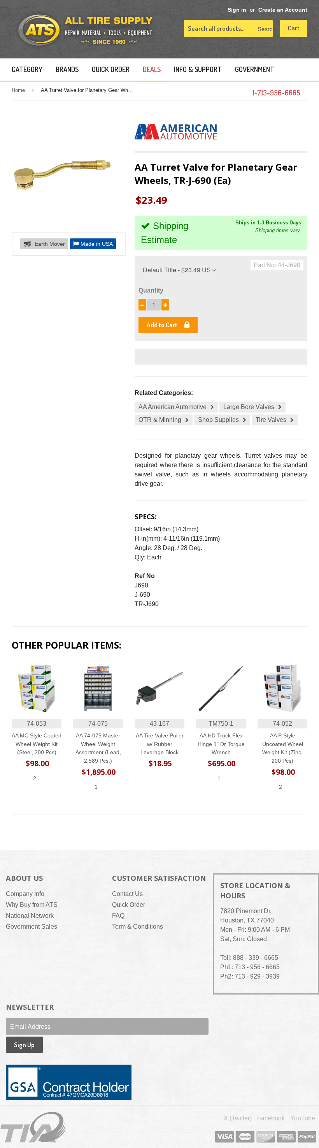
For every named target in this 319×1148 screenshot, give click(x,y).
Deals (152, 69)
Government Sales (31, 926)
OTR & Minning (159, 419)
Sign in (237, 10)
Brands (67, 69)
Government (254, 69)
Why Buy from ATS (32, 904)
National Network (30, 915)
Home (18, 90)
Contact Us (127, 894)
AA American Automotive (172, 407)
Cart (294, 28)
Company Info (25, 894)
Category (27, 69)
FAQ (118, 915)
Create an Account (282, 10)
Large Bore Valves (248, 407)
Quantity (150, 290)
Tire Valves (271, 419)
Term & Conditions (137, 926)
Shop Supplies (218, 419)
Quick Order (111, 69)
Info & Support (198, 69)
